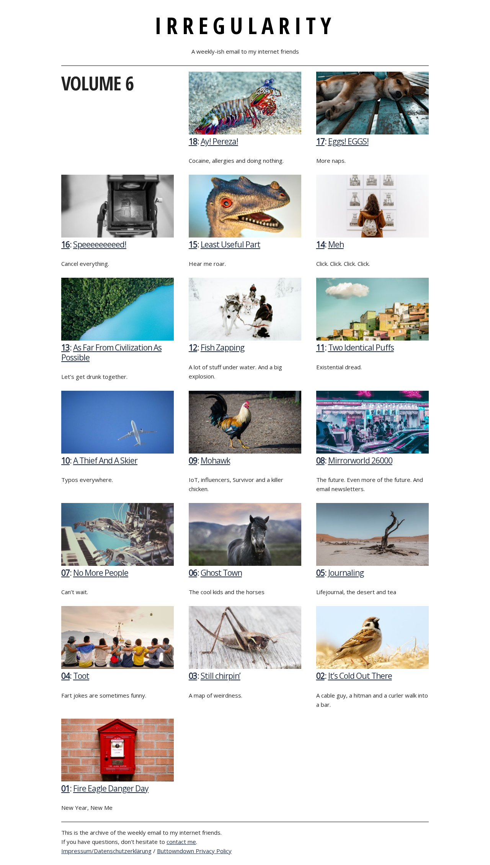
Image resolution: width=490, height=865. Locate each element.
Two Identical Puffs (361, 347)
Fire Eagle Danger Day (111, 788)
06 (193, 572)
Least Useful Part (230, 244)
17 (320, 141)
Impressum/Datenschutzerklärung (106, 851)
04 (65, 675)
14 (320, 244)
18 (193, 141)
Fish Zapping (222, 347)
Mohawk (215, 460)
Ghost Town (221, 572)
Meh (336, 244)
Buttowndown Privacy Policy (194, 851)
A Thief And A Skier (105, 460)
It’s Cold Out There (360, 675)
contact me (181, 841)
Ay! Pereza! (219, 141)
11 (320, 347)
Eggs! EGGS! (348, 141)
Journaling (346, 572)
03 (193, 675)
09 (193, 460)
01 (65, 788)
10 (65, 460)
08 (320, 460)
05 (320, 572)
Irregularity (245, 25)
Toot (81, 675)
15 (193, 244)
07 (65, 572)
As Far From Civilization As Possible (111, 352)
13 (65, 347)
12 (193, 347)
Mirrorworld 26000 (360, 460)
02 (320, 675)
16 (65, 244)
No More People (100, 572)
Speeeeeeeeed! (99, 244)
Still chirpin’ (220, 675)
